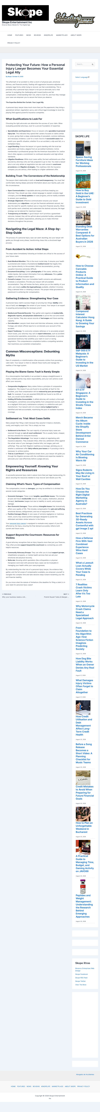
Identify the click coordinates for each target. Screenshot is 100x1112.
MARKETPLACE (57, 1086)
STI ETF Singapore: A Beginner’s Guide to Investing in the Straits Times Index (84, 398)
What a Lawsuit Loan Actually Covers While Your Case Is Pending (84, 568)
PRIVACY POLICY (83, 1086)
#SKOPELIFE (45, 1086)
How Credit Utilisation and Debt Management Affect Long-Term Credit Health (84, 725)
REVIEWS (36, 1086)
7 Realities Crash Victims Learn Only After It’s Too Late (84, 590)
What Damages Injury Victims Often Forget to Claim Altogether (84, 686)
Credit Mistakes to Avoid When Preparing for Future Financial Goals (85, 792)
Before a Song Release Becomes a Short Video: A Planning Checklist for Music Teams (84, 753)
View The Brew (80, 985)
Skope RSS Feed (81, 978)
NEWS (29, 1086)
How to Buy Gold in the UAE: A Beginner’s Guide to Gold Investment (85, 196)
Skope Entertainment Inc (17, 22)
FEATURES (21, 1086)
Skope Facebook (81, 974)
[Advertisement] (87, 1024)
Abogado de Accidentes (85, 1074)
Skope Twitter (80, 981)
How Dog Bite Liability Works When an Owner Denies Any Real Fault (85, 664)
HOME (13, 1086)
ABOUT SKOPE (70, 1086)
